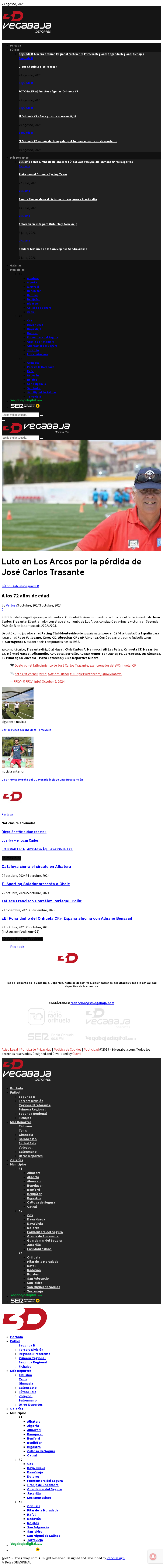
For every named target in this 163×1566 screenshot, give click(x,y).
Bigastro (33, 303)
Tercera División (31, 1101)
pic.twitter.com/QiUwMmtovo (100, 674)
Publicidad (91, 1049)
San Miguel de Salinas (41, 392)
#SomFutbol (60, 674)
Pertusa (11, 605)
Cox (29, 320)
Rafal (30, 371)
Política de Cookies (67, 1049)
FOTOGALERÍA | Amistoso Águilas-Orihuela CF (48, 91)
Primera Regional (32, 1109)
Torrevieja (34, 396)
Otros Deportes (31, 1156)
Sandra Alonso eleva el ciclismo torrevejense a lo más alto (58, 199)
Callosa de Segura (39, 308)
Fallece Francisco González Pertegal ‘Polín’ (42, 901)
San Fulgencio (36, 384)
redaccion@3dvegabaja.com (92, 1003)
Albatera (33, 278)
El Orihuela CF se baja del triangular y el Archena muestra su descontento (68, 141)
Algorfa (32, 282)
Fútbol (14, 50)
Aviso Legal (10, 1049)
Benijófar (33, 299)
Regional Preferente (35, 1105)
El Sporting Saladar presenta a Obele (36, 884)
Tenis (23, 1130)
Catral (31, 312)
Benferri (32, 295)
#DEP (74, 674)
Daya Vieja (34, 329)
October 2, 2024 (53, 681)
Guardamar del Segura (42, 346)
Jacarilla (33, 350)
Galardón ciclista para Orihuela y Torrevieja (48, 224)
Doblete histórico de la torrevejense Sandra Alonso (53, 249)
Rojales (32, 380)
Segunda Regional (33, 1113)
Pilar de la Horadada (40, 367)
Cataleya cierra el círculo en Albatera (36, 866)
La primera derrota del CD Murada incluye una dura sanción (42, 780)
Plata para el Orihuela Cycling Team (43, 174)
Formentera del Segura (42, 337)
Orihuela (33, 363)
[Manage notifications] (153, 1556)
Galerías (15, 265)
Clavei (76, 1053)
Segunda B (26, 58)
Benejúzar (34, 291)
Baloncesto (28, 1139)
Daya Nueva (35, 325)
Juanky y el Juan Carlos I (21, 841)
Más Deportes (19, 157)
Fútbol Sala (27, 1143)
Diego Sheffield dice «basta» (38, 67)
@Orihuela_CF (125, 665)
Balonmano (28, 1151)
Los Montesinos (37, 354)
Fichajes (25, 1118)
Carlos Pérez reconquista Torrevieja (26, 730)
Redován (33, 375)
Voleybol (25, 1147)
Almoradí (33, 286)
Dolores (32, 333)
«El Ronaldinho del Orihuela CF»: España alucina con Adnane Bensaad (67, 918)
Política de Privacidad (35, 1049)
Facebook (17, 946)
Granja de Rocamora (40, 341)
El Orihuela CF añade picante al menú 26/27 (47, 116)
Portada (15, 45)
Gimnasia (26, 1134)
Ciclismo (24, 166)
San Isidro (34, 388)
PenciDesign (116, 1558)
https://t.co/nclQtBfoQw (33, 674)
